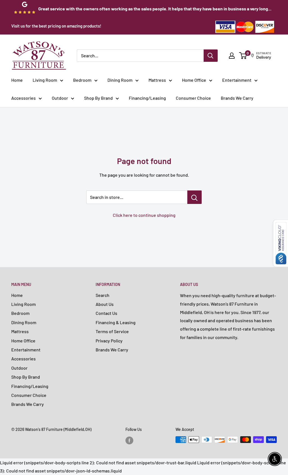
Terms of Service (112, 331)
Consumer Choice (193, 98)
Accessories (23, 98)
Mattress (157, 80)
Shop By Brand (98, 98)
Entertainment (236, 80)
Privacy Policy (109, 340)
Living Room (45, 80)
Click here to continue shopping (144, 215)
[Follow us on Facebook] (129, 440)
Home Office (194, 80)
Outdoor (60, 98)
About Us (105, 304)
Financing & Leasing (116, 322)
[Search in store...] (194, 197)
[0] (243, 55)
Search (102, 295)
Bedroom (82, 80)
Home (17, 80)
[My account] (232, 56)
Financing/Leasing (147, 98)
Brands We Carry (237, 98)
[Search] (211, 55)
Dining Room (119, 80)
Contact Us (106, 313)
